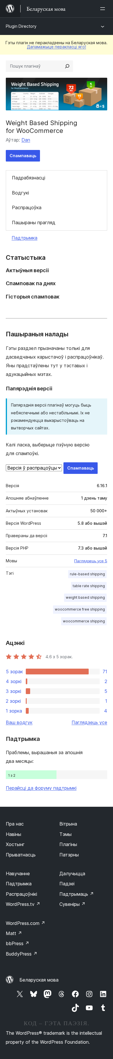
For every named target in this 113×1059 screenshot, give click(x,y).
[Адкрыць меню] (103, 8)
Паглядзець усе (89, 722)
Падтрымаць (76, 894)
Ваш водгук (19, 722)
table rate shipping (89, 586)
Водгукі (20, 193)
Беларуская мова (39, 980)
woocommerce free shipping (80, 609)
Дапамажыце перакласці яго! (56, 46)
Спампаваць (23, 155)
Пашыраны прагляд (33, 222)
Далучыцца (72, 873)
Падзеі (66, 883)
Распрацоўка (26, 207)
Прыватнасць (21, 855)
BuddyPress (21, 954)
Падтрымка (24, 238)
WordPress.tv (23, 904)
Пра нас (15, 824)
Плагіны (68, 844)
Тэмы (65, 834)
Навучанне (18, 873)
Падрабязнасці (28, 178)
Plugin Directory (21, 26)
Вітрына (68, 824)
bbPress (17, 943)
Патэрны (69, 855)
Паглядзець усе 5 (90, 561)
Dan (25, 140)
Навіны (13, 834)
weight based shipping (85, 597)
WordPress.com (25, 923)
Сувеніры (72, 904)
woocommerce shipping (84, 621)
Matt (14, 933)
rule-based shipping (87, 574)
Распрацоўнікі (21, 894)
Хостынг (15, 844)
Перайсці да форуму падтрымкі (41, 788)
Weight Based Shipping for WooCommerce (41, 126)
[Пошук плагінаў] (67, 66)
